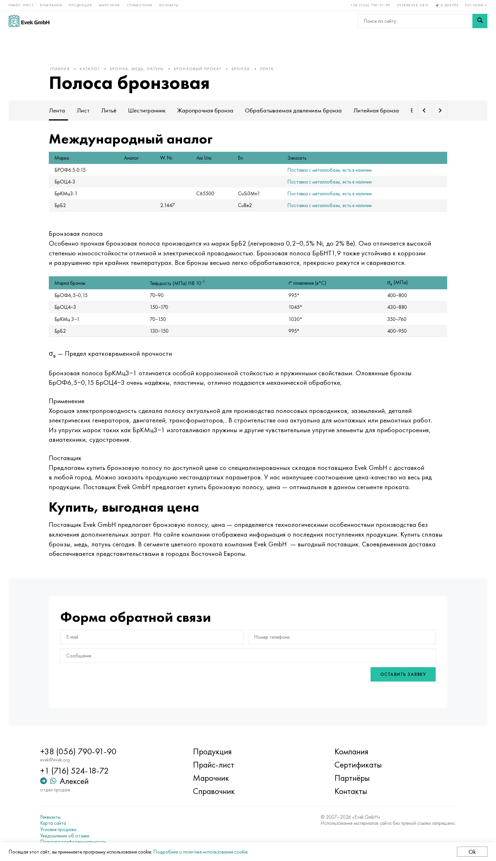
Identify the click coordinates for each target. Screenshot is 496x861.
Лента (57, 110)
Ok (472, 851)
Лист (83, 110)
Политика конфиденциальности (73, 842)
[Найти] (479, 21)
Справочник (140, 5)
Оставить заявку (403, 674)
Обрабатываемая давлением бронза (293, 110)
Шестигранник (147, 110)
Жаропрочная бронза (205, 110)
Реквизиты (50, 817)
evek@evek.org (413, 5)
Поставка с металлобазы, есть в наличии (329, 170)
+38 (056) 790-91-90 (371, 5)
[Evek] (29, 21)
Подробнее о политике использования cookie (200, 851)
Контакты (169, 5)
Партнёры (352, 778)
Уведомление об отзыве (64, 836)
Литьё (109, 110)
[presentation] (424, 110)
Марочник (109, 5)
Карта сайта (53, 823)
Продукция (80, 5)
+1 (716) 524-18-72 (74, 771)
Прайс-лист (21, 5)
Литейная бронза (376, 110)
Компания (51, 5)
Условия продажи (58, 829)
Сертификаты (358, 764)
